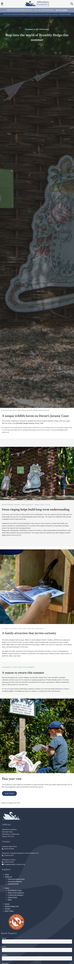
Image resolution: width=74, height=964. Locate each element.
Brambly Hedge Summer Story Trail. (30, 423)
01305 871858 (9, 849)
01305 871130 (9, 855)
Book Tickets (9, 793)
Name (4, 938)
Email (4, 947)
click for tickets (61, 10)
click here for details (65, 14)
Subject (5, 955)
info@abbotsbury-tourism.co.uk (14, 864)
